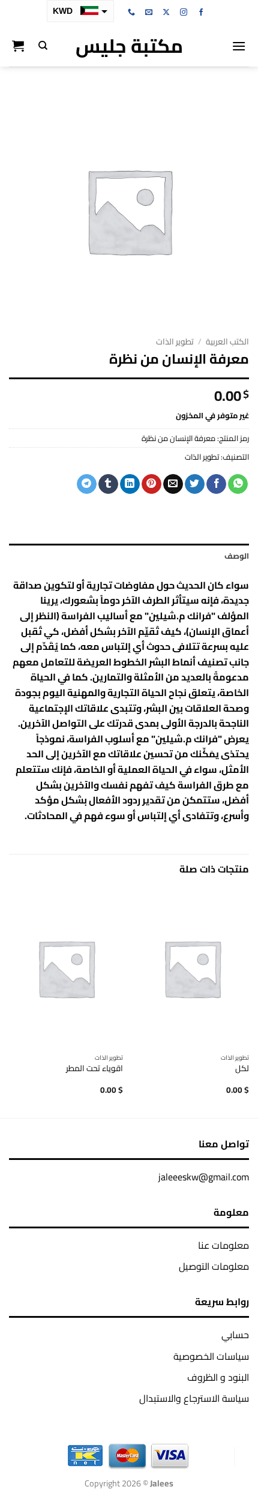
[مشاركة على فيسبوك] (216, 484)
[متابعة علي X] (166, 12)
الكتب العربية (227, 341)
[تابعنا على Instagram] (183, 12)
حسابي (235, 1335)
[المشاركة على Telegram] (87, 484)
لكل (242, 1068)
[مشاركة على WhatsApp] (238, 484)
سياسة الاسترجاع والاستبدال (194, 1398)
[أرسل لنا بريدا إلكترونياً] (148, 12)
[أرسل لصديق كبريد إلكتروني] (173, 484)
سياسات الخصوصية (211, 1356)
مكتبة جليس (129, 45)
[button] (239, 46)
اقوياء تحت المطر (94, 1068)
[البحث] (42, 45)
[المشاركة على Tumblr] (108, 484)
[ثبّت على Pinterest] (151, 484)
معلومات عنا (223, 1245)
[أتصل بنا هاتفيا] (131, 12)
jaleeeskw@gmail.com (203, 1177)
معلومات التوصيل (214, 1266)
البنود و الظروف (218, 1377)
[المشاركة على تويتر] (195, 484)
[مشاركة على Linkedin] (130, 484)
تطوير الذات (175, 341)
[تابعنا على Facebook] (201, 12)
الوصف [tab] (236, 555)
